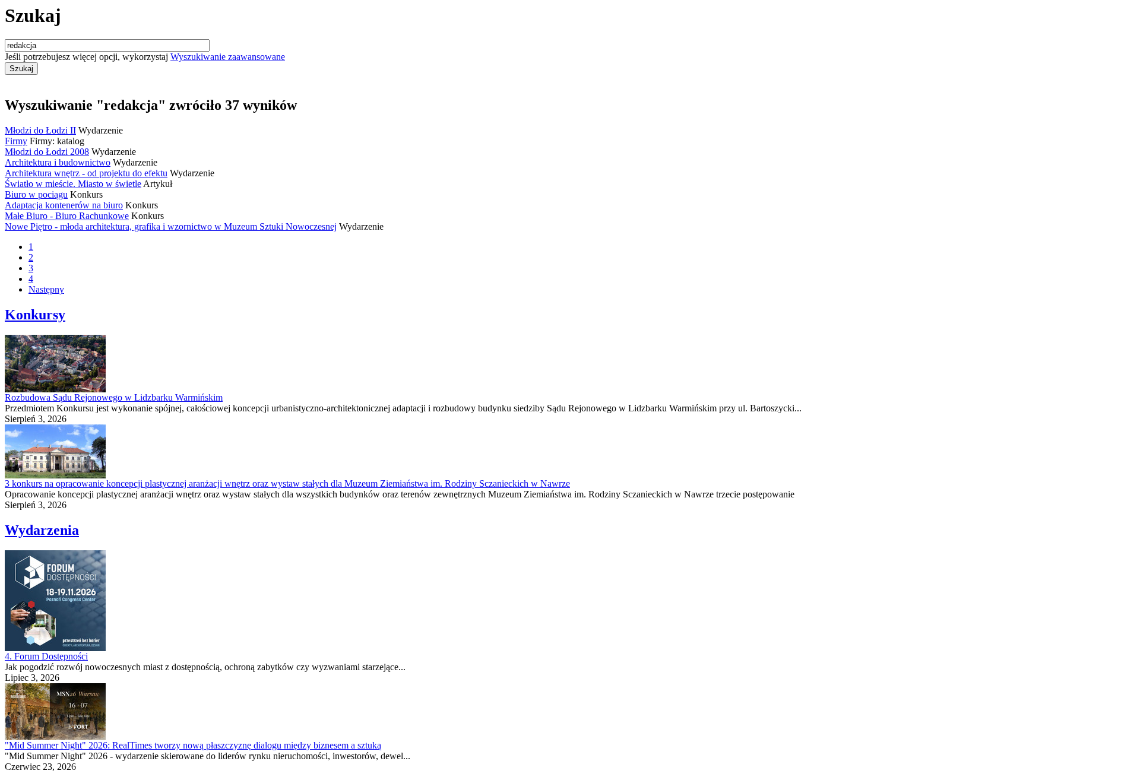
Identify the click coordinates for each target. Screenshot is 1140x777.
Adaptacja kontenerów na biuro (64, 205)
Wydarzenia (42, 530)
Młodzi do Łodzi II (40, 130)
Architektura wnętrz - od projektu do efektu (86, 173)
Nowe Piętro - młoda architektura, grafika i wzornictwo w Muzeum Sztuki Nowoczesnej (171, 226)
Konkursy (35, 314)
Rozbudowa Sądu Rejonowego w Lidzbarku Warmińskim (114, 397)
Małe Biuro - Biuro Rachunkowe (67, 216)
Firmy (16, 141)
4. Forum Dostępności (46, 656)
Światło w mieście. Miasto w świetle (73, 184)
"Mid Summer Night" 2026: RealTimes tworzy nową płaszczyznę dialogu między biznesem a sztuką (193, 745)
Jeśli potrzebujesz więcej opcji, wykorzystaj (145, 57)
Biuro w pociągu (36, 194)
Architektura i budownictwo (57, 162)
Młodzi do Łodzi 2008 (47, 152)
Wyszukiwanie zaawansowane (227, 57)
